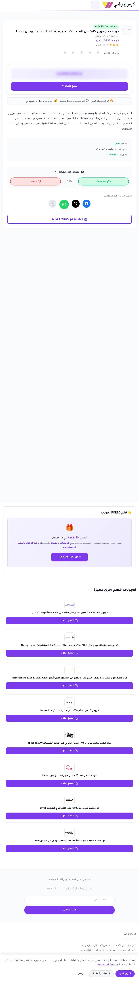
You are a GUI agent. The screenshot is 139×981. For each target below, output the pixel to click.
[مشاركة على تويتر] (76, 204)
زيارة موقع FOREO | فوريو (67, 219)
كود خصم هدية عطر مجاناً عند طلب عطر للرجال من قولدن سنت (70, 841)
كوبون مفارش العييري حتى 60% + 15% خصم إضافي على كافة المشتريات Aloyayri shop (69, 645)
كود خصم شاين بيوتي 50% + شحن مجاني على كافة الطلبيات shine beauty (69, 743)
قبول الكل (125, 973)
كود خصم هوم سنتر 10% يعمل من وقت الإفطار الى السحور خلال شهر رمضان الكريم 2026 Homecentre (69, 678)
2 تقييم (98, 45)
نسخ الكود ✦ (69, 86)
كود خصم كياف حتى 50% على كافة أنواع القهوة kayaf (70, 808)
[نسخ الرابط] (52, 204)
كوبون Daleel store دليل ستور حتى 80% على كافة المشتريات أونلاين (69, 613)
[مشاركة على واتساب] (64, 204)
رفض (80, 973)
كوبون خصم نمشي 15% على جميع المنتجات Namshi (69, 710)
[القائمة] (95, 5)
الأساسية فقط (101, 973)
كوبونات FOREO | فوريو (107, 40)
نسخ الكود (67, 620)
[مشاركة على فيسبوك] (86, 204)
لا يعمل (33, 181)
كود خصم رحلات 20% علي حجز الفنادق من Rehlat (69, 776)
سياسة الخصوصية (108, 964)
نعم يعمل (101, 181)
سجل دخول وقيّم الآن (69, 557)
